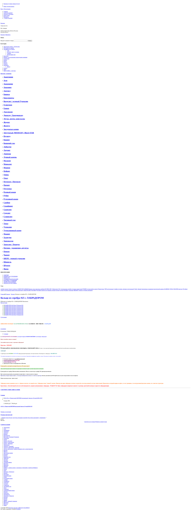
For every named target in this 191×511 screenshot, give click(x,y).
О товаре (6, 334)
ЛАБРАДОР (20, 289)
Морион (7, 168)
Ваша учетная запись (9, 6)
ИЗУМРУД (34, 290)
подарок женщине (88, 290)
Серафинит (8, 206)
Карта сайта (7, 15)
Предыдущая (4, 302)
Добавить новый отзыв (101, 421)
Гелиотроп (8, 105)
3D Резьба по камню (9, 48)
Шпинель (7, 262)
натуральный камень (9, 290)
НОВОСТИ (7, 277)
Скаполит (8, 210)
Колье (5, 61)
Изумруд (7, 136)
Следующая (4, 317)
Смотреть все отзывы (89, 421)
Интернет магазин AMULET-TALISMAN (19, 507)
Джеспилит (8, 112)
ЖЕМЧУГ (76, 290)
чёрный (139, 289)
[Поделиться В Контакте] (5, 320)
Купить (30, 289)
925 (59, 289)
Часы (5, 69)
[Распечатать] (25, 320)
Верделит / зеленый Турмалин (16, 101)
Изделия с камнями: (6, 73)
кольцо (6, 289)
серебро (3, 289)
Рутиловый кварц (11, 199)
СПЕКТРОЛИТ (27, 290)
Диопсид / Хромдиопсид (13, 115)
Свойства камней (8, 12)
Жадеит (7, 122)
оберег (186, 289)
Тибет (135, 289)
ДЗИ (105, 289)
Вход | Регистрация (5, 9)
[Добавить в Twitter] (17, 320)
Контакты (6, 16)
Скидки (3, 395)
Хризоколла (8, 241)
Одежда (6, 64)
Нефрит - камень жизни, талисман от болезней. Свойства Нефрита (21, 467)
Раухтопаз (8, 189)
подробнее (3, 328)
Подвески (6, 65)
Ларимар (7, 154)
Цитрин (6, 497)
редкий (57, 290)
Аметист (7, 91)
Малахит (7, 161)
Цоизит (7, 251)
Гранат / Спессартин (9, 442)
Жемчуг (7, 126)
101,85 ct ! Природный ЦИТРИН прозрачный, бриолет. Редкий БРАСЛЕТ (16, 406)
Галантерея (6, 58)
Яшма (6, 269)
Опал (6, 178)
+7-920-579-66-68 (8, 18)
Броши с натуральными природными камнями (15, 57)
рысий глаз (44, 290)
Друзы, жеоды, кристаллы (14, 119)
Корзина (3, 23)
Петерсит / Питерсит (12, 182)
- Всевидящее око (11, 54)
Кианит (7, 140)
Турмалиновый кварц (12, 230)
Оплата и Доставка (8, 14)
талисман (71, 290)
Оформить (7, 34)
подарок (74, 289)
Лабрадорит (55, 289)
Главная (6, 11)
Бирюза (7, 94)
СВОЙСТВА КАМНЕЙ (10, 281)
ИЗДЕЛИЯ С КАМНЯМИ (10, 280)
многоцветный (19, 290)
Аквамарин (8, 84)
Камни (5, 60)
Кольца (5, 62)
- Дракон (9, 53)
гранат (2, 290)
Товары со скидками (6, 411)
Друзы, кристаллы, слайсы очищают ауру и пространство (18, 449)
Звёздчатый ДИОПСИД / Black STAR (19, 133)
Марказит (8, 164)
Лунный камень (10, 157)
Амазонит (8, 87)
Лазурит (7, 150)
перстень (37, 289)
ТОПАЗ (171, 289)
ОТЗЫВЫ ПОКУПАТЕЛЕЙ (11, 279)
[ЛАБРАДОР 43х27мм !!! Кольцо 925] (13, 305)
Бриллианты (9, 98)
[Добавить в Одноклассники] (8, 320)
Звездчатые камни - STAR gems (12, 46)
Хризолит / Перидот (12, 244)
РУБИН (85, 289)
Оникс (6, 175)
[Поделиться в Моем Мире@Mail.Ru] (11, 320)
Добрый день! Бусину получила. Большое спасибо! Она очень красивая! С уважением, (23, 417)
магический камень (159, 289)
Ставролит (8, 217)
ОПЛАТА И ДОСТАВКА (10, 283)
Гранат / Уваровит (8, 443)
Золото (10, 289)
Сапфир (7, 203)
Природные (101, 289)
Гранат (6, 108)
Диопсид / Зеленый (8, 446)
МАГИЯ (176, 289)
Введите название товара (7, 40)
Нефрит (7, 171)
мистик (180, 289)
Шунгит (7, 265)
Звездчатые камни (11, 129)
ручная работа (90, 289)
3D (183, 289)
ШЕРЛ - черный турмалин (14, 258)
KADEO (18, 509)
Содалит (7, 213)
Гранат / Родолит (8, 441)
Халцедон (7, 237)
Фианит (7, 234)
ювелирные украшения (148, 289)
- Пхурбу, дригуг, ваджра (13, 52)
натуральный (130, 289)
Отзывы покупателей (6, 414)
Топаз (6, 224)
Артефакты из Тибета (9, 49)
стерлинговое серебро (66, 289)
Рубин (6, 196)
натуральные (110, 289)
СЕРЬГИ (26, 289)
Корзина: (12, 3)
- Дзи (8, 50)
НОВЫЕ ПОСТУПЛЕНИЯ (11, 276)
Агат (5, 80)
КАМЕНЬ (166, 289)
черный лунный (51, 290)
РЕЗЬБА (66, 290)
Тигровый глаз (10, 220)
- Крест (8, 66)
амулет (96, 289)
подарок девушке (122, 289)
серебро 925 (43, 289)
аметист (81, 290)
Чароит (7, 255)
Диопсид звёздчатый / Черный (11, 447)
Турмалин (8, 227)
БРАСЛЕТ (49, 289)
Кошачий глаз (9, 143)
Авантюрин (8, 77)
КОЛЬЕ (39, 290)
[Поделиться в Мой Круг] (20, 320)
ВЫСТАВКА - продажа (10, 70)
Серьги (5, 68)
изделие (62, 290)
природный (79, 289)
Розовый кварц (10, 192)
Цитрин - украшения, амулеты (16, 248)
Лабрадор (7, 147)
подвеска (14, 289)
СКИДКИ (6, 275)
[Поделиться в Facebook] (14, 320)
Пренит (7, 185)
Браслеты (6, 56)
